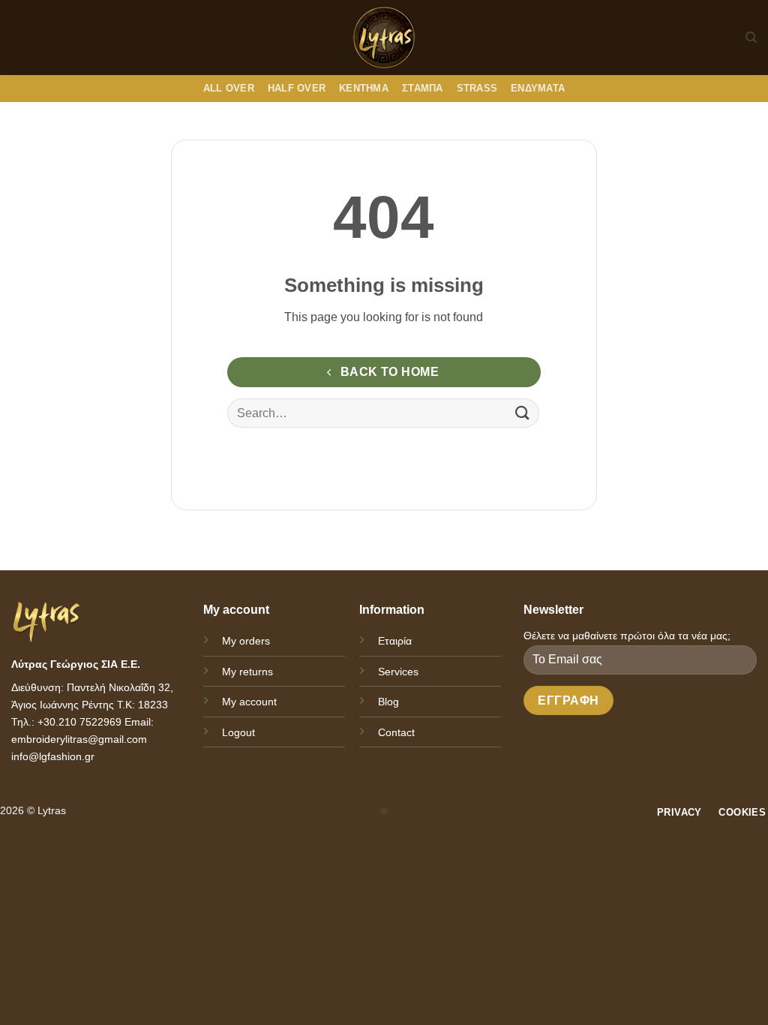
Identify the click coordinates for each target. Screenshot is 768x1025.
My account (249, 702)
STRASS (477, 88)
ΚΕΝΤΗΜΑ (363, 88)
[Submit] (523, 413)
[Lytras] (384, 37)
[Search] (751, 37)
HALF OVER (297, 88)
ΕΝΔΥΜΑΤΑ (538, 88)
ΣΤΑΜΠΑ (422, 88)
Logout (238, 732)
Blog (388, 702)
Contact (396, 732)
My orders (246, 641)
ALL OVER (228, 88)
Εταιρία (395, 641)
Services (398, 672)
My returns (247, 672)
